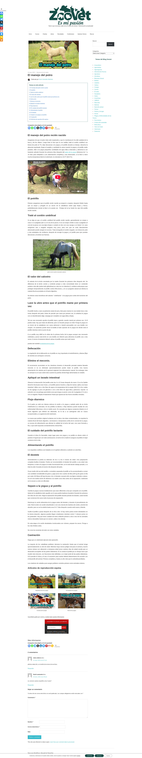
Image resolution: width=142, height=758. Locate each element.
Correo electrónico (34, 727)
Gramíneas (97, 98)
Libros (52, 34)
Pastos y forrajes (99, 111)
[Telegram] (35, 128)
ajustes (78, 755)
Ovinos (96, 109)
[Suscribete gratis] (57, 633)
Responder (31, 668)
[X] (38, 128)
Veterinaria (97, 129)
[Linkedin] (40, 128)
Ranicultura (97, 124)
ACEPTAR (89, 755)
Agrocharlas (97, 67)
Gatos (96, 96)
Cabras (96, 85)
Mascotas (97, 102)
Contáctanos (70, 34)
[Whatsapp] (32, 128)
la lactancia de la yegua (47, 343)
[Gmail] (49, 128)
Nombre (30, 722)
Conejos (96, 87)
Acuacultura (97, 65)
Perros (96, 113)
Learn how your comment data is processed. (62, 742)
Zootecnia (97, 131)
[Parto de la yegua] (72, 608)
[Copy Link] (52, 128)
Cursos (37, 34)
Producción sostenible (100, 122)
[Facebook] (29, 128)
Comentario (32, 697)
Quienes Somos (82, 34)
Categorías (96, 51)
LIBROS (96, 100)
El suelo (96, 91)
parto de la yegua (70, 152)
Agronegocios (98, 69)
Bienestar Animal (99, 78)
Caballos (96, 83)
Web (29, 732)
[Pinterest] (46, 128)
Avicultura (97, 76)
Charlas (45, 34)
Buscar (92, 34)
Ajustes (108, 755)
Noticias (96, 105)
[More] (1, 39)
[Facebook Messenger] (43, 128)
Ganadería (97, 94)
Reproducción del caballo (42, 72)
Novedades (60, 34)
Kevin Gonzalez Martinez (46, 79)
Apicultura (97, 74)
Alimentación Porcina (100, 71)
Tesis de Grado (98, 127)
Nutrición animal (98, 107)
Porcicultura (97, 120)
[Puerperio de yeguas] (72, 588)
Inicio (30, 34)
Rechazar (99, 755)
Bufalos (96, 80)
